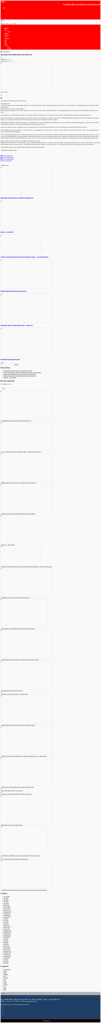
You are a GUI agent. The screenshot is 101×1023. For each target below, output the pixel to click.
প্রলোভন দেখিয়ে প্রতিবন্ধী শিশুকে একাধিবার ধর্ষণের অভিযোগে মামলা (14, 859)
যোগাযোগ (97, 999)
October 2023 (7, 954)
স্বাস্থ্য (5, 40)
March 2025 (6, 925)
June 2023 (6, 961)
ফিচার (8, 47)
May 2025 (6, 922)
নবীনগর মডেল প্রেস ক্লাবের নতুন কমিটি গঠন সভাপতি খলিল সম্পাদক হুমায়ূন (16, 794)
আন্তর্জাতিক (6, 35)
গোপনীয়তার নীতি (83, 999)
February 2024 (7, 947)
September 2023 (7, 956)
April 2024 (6, 944)
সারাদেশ (8, 31)
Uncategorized (6, 51)
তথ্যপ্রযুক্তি (6, 38)
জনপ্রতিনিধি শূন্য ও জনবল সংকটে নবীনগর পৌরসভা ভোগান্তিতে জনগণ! (15, 597)
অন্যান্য (6, 45)
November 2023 (7, 952)
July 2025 (6, 918)
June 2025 (6, 920)
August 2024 (7, 937)
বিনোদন (5, 43)
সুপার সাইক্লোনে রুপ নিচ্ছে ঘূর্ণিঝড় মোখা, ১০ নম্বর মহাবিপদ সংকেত (14, 694)
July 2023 (6, 959)
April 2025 (6, 924)
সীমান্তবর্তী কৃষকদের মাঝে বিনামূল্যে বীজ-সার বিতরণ (10, 359)
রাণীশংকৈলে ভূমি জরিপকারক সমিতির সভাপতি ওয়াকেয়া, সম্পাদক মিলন (13, 291)
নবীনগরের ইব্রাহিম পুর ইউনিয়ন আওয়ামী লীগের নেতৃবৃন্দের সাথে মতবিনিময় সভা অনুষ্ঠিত (18, 725)
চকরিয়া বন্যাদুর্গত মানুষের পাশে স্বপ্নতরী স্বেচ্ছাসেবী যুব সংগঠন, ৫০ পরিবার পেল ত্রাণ (17, 325)
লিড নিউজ (9, 48)
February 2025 (7, 927)
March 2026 (6, 905)
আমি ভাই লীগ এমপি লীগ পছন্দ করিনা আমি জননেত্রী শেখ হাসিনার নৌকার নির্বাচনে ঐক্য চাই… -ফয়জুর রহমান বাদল (24, 756)
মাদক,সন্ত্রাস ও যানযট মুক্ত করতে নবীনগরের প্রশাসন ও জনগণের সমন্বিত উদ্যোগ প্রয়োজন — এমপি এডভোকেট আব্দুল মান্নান (24, 257)
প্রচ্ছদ (7, 28)
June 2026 (6, 900)
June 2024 (6, 941)
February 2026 (7, 906)
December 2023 (7, 951)
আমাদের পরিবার (67, 999)
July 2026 (6, 898)
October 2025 (7, 913)
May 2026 (6, 901)
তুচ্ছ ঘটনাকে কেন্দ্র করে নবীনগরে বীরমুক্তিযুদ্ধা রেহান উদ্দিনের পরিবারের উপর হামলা (17, 787)
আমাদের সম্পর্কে (75, 999)
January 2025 (7, 929)
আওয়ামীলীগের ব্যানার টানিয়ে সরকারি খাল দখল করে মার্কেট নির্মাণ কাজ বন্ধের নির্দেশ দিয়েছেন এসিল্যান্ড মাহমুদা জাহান (24, 890)
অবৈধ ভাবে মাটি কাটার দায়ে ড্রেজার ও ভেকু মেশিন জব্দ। (12, 790)
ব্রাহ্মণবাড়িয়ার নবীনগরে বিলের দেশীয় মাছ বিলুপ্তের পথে (12, 691)
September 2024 (7, 935)
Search (2, 363)
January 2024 (7, 949)
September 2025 (7, 915)
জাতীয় (5, 30)
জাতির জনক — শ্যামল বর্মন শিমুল (7, 232)
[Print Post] (1, 98)
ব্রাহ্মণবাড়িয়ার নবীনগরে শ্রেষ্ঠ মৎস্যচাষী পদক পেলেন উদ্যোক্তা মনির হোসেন (73, 4)
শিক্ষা (5, 42)
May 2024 (6, 942)
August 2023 (7, 958)
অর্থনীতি (5, 36)
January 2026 (7, 908)
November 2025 (7, 912)
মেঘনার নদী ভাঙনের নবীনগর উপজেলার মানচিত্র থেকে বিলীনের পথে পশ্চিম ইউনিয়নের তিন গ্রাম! (20, 660)
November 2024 (7, 932)
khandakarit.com (54, 1020)
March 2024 (6, 946)
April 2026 (6, 903)
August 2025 (7, 917)
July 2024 (6, 939)
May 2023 (6, 963)
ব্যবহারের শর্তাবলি (91, 999)
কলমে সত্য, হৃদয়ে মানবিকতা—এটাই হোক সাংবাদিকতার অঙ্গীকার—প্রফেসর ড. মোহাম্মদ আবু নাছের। (22, 372)
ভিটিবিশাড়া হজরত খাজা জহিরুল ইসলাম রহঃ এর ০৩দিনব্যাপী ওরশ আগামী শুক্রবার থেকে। (17, 198)
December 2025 (7, 910)
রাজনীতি (5, 33)
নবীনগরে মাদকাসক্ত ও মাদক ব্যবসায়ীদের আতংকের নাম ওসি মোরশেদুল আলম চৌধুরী (17, 628)
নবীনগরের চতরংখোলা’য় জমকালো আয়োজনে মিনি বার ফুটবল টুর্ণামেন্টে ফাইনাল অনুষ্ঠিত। (20, 376)
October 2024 (7, 934)
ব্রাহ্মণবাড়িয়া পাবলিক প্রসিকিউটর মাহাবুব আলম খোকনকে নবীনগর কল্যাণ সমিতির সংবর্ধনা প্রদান (20, 856)
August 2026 (7, 896)
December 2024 (7, 930)
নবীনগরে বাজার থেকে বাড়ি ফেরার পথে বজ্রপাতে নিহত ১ (12, 825)
